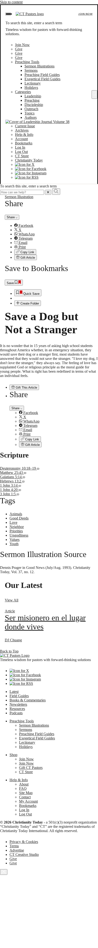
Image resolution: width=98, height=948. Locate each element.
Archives (22, 130)
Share (11, 217)
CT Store (22, 156)
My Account (28, 801)
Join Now (85, 13)
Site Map (26, 793)
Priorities (16, 531)
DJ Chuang (13, 640)
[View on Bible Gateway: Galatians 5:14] (24, 477)
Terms (14, 846)
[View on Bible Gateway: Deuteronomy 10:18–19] (38, 468)
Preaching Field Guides (42, 75)
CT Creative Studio (24, 855)
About (24, 784)
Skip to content (11, 2)
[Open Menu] (8, 14)
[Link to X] (24, 164)
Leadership (32, 96)
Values (15, 540)
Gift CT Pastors (31, 768)
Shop (13, 755)
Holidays (31, 88)
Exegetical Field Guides (42, 79)
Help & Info (24, 135)
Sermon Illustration (19, 197)
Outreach (31, 109)
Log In (20, 147)
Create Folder (29, 303)
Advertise (17, 850)
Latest (14, 692)
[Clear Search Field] (48, 192)
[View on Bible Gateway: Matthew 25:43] (25, 473)
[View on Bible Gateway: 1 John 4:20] (20, 490)
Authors (30, 117)
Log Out (21, 152)
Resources (17, 709)
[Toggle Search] (94, 94)
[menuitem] (53, 226)
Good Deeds (19, 518)
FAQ (23, 788)
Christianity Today (29, 160)
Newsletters (18, 704)
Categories (23, 92)
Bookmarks (23, 143)
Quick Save (30, 293)
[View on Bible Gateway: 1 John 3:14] (20, 485)
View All (11, 600)
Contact (25, 797)
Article (10, 611)
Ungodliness (19, 535)
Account (21, 139)
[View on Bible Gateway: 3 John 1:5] (18, 494)
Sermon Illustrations (39, 66)
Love (13, 522)
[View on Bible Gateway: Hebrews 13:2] (23, 481)
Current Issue (25, 126)
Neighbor (17, 527)
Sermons (31, 70)
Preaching (31, 100)
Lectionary (32, 83)
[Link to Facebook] (30, 169)
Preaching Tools (27, 62)
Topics (29, 113)
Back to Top (9, 651)
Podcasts (16, 713)
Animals (16, 514)
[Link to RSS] (27, 177)
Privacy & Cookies (24, 842)
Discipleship (33, 105)
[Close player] (3, 872)
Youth (14, 544)
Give (18, 49)
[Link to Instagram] (30, 173)
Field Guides (19, 696)
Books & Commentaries (28, 700)
